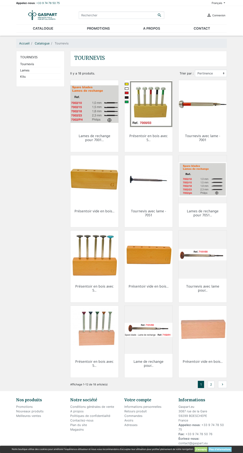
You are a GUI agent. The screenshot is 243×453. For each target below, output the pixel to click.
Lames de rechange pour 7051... (203, 213)
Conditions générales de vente (92, 407)
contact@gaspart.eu (193, 443)
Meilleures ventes (28, 416)
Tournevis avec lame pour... (202, 288)
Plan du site (78, 425)
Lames (24, 70)
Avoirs (128, 420)
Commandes (133, 416)
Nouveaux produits (29, 411)
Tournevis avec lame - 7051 (148, 213)
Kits (23, 76)
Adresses (130, 425)
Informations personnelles (142, 407)
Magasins (77, 429)
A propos (77, 411)
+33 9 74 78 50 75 (48, 3)
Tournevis (29, 57)
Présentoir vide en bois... (94, 211)
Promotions (24, 407)
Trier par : (186, 73)
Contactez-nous (81, 420)
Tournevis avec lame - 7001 (202, 138)
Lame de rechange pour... (148, 363)
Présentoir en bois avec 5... (148, 138)
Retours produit (135, 411)
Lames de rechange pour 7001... (94, 138)
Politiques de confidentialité (90, 416)
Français (217, 3)
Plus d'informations (220, 449)
